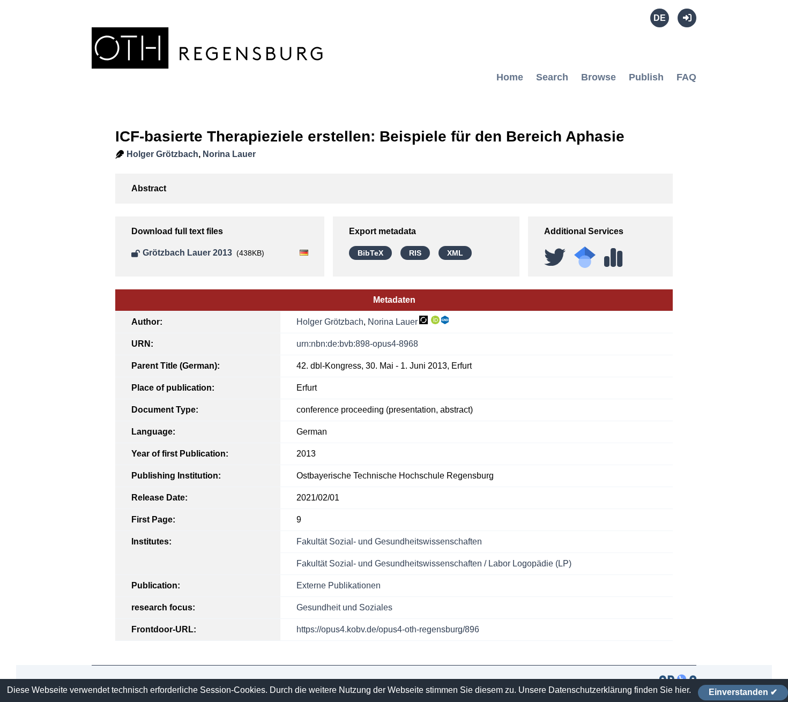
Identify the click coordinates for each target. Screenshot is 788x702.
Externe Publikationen (338, 585)
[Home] (210, 62)
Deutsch (659, 18)
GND (445, 320)
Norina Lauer (229, 154)
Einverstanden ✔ (743, 692)
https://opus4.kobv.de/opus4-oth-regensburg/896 (387, 629)
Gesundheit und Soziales (344, 607)
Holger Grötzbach (162, 154)
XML (455, 253)
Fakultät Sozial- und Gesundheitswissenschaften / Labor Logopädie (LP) (433, 563)
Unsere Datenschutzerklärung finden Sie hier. (604, 689)
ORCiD (435, 320)
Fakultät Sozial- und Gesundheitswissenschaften (389, 541)
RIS (415, 253)
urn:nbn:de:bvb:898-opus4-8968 (357, 343)
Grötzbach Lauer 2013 (187, 252)
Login (687, 18)
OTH (423, 320)
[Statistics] (613, 254)
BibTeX (370, 253)
